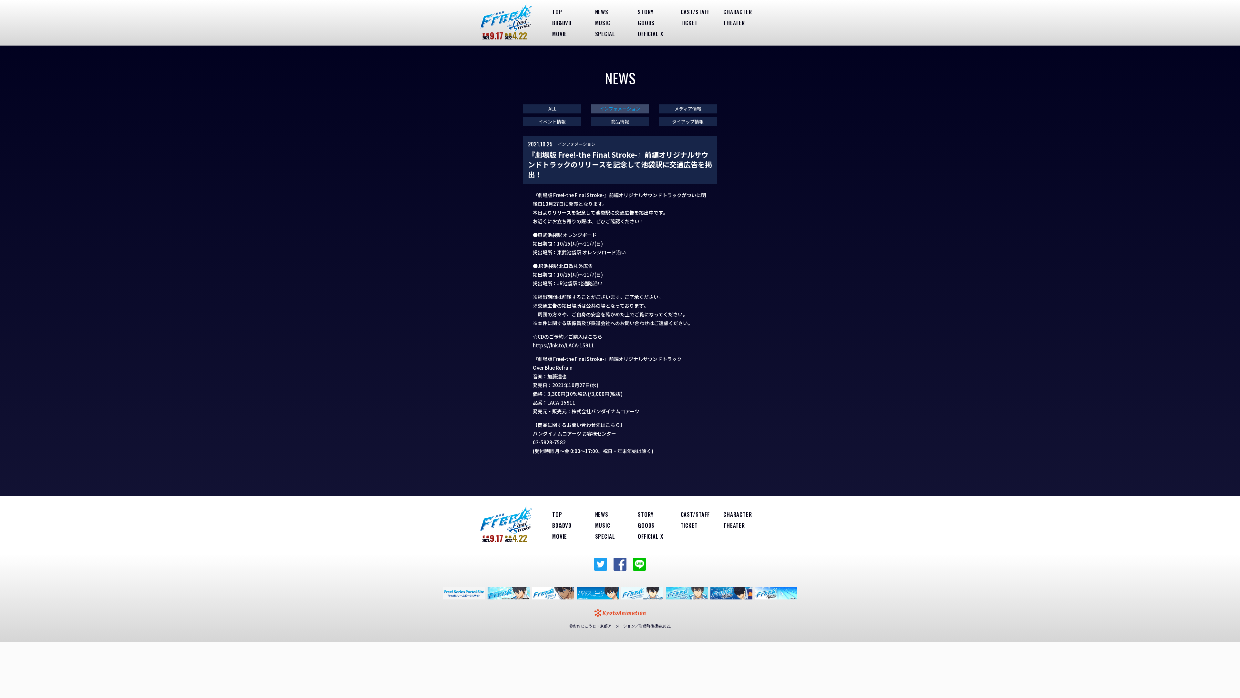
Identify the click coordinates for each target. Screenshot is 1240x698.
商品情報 (620, 122)
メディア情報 (688, 109)
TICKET (689, 23)
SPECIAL (605, 34)
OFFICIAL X (650, 34)
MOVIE (559, 34)
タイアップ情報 (688, 122)
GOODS (646, 23)
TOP (557, 12)
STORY (646, 12)
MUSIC (602, 23)
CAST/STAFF (695, 12)
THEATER (734, 23)
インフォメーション (620, 109)
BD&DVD (562, 23)
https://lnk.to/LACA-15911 (563, 345)
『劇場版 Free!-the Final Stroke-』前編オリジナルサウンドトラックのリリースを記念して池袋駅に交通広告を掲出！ (620, 164)
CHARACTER (737, 12)
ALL (552, 109)
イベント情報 (552, 122)
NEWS (601, 12)
